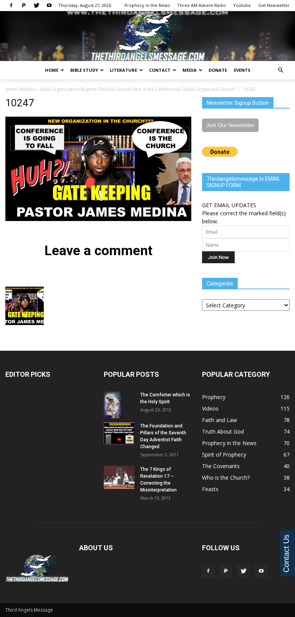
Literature (123, 70)
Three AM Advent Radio (201, 5)
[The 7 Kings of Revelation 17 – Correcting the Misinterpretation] (119, 477)
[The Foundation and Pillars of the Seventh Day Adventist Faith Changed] (119, 433)
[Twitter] (36, 5)
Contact (160, 70)
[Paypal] (24, 5)
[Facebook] (11, 5)
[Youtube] (49, 5)
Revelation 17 (154, 476)
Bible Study (84, 70)
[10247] (98, 219)
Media (189, 70)
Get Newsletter (274, 5)
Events (242, 70)
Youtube (242, 5)
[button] (280, 70)
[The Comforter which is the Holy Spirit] (119, 404)
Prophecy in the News (147, 5)
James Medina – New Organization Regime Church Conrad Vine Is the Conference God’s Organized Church (120, 89)
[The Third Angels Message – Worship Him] (147, 36)
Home (51, 70)
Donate (218, 70)
